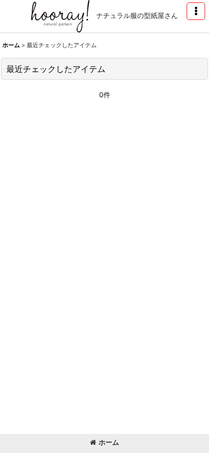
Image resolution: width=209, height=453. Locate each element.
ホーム (109, 442)
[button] (196, 11)
